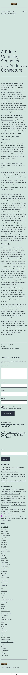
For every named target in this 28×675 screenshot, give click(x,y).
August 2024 (4, 538)
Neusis (3, 633)
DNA (2, 597)
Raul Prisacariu (8, 12)
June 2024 (4, 540)
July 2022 (3, 553)
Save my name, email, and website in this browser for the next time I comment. (13, 407)
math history (4, 624)
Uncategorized (5, 650)
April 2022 (4, 558)
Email (3, 390)
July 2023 (3, 546)
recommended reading (7, 642)
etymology (4, 602)
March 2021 (4, 575)
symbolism (4, 648)
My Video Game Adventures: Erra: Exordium (13, 474)
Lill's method (4, 615)
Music (2, 628)
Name (3, 382)
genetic (3, 604)
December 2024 (5, 535)
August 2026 (4, 527)
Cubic (2, 595)
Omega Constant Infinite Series (9, 472)
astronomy (4, 591)
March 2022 (4, 560)
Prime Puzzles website (8, 325)
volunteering (4, 655)
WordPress (15, 667)
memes (3, 626)
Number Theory (16, 348)
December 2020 (5, 582)
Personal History (5, 639)
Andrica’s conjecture (7, 120)
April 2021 (3, 573)
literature (3, 617)
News (2, 635)
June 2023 (4, 549)
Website (3, 398)
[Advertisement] (14, 33)
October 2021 (5, 566)
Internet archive (5, 611)
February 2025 (5, 533)
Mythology (4, 630)
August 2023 (4, 544)
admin (4, 346)
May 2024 (4, 542)
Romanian (4, 646)
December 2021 (5, 564)
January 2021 (4, 580)
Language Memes (6, 520)
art (2, 588)
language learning (6, 613)
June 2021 (4, 571)
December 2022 (5, 551)
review (3, 644)
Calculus (3, 593)
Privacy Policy (14, 674)
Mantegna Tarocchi (6, 619)
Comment (4, 366)
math (10, 348)
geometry (3, 606)
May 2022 (4, 555)
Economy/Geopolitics (7, 599)
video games (4, 653)
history (3, 608)
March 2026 (4, 531)
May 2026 (4, 529)
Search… (3, 450)
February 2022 (5, 562)
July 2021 (3, 569)
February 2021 (5, 577)
